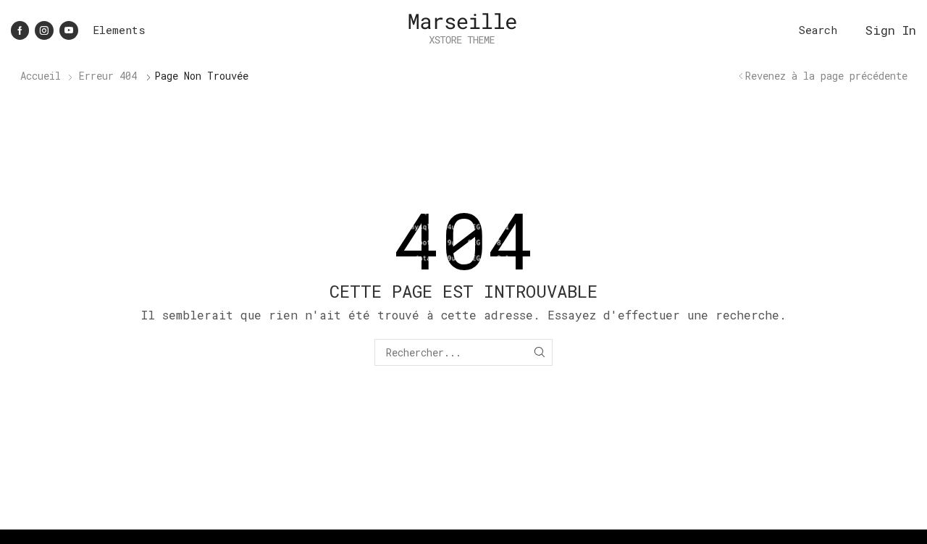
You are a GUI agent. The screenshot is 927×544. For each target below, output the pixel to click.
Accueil (40, 76)
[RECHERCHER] (539, 352)
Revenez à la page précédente (826, 76)
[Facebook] (20, 30)
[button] (818, 30)
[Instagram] (44, 30)
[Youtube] (68, 30)
